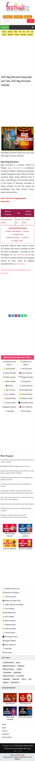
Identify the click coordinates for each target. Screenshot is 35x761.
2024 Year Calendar (25, 548)
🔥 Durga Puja (26, 381)
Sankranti (6, 678)
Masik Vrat (17, 672)
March (15, 31)
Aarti (18, 662)
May (24, 31)
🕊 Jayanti (9, 386)
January (4, 31)
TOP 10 (23, 678)
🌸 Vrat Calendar (9, 394)
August (4, 34)
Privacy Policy (6, 737)
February (10, 31)
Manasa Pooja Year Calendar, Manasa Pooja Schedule (17, 504)
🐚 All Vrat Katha (26, 369)
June (28, 31)
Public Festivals (9, 675)
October (17, 34)
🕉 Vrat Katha (26, 411)
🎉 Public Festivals (9, 377)
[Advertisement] (17, 55)
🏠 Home (4, 27)
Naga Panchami (15, 168)
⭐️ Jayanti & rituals (9, 596)
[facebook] (17, 751)
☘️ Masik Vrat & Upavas (10, 592)
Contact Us (18, 17)
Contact (4, 731)
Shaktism (16, 678)
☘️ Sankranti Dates (25, 398)
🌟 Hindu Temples (9, 381)
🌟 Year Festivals (9, 390)
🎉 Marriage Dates (25, 390)
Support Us (7, 17)
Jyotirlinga (7, 672)
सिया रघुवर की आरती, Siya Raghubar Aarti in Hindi (15, 466)
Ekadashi (21, 665)
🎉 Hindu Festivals (9, 373)
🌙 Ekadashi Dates (9, 398)
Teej (30, 678)
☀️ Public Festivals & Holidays (13, 604)
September (10, 34)
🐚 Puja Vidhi (9, 411)
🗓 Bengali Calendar (9, 407)
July (32, 31)
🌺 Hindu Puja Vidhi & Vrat (11, 600)
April (20, 31)
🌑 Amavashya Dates (25, 403)
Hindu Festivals (8, 668)
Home (4, 724)
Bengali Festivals (9, 665)
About (4, 728)
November (23, 34)
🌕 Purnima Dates (9, 403)
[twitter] (15, 751)
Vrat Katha (15, 682)
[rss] (20, 751)
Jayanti (19, 668)
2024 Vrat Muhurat (9, 548)
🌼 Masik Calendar (25, 394)
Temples (6, 682)
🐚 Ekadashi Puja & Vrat (10, 588)
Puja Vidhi (20, 675)
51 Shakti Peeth (8, 662)
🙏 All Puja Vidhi (9, 369)
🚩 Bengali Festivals (26, 377)
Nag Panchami (19, 254)
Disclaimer (5, 734)
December (30, 34)
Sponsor (28, 17)
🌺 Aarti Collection (25, 373)
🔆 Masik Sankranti (25, 386)
